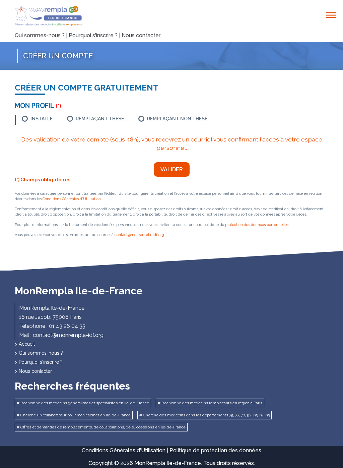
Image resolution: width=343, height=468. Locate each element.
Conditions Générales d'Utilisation (123, 450)
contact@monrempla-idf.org (139, 235)
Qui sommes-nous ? (40, 35)
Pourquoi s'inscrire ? (93, 35)
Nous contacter (141, 35)
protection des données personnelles (256, 225)
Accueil (27, 344)
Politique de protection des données (215, 450)
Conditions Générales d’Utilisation (72, 199)
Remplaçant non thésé (177, 118)
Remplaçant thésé (100, 118)
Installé (41, 118)
